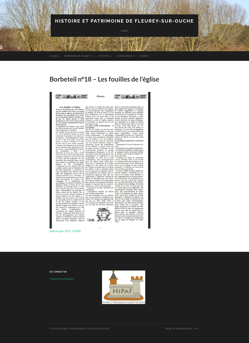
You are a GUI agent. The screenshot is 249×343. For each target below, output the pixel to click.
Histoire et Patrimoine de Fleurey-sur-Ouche (124, 21)
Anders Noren (184, 328)
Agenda (144, 56)
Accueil (54, 56)
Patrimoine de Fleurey (77, 56)
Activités (103, 56)
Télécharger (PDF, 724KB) (65, 231)
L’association (124, 56)
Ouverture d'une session (62, 278)
